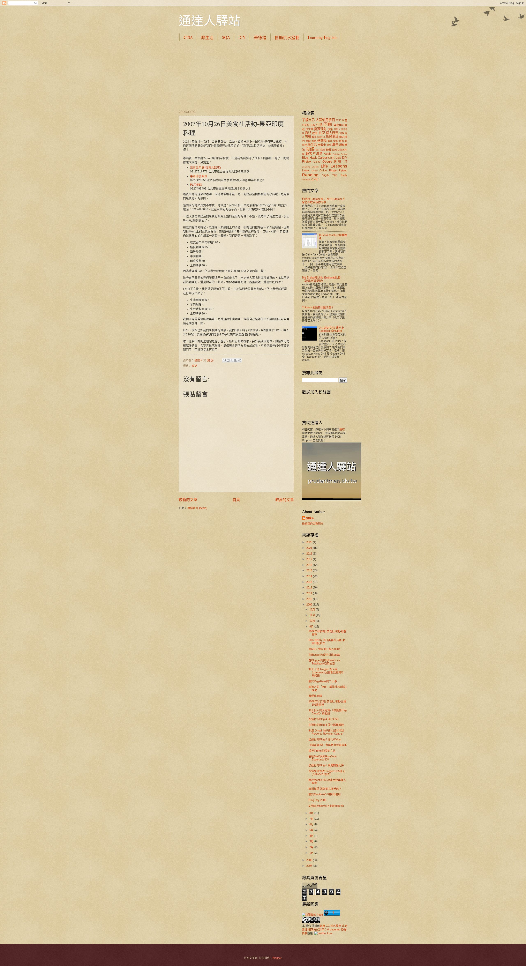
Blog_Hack (309, 157)
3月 (311, 841)
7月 (311, 818)
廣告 (335, 144)
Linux (305, 170)
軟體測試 (332, 137)
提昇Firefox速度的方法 (322, 750)
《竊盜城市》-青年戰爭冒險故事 (328, 744)
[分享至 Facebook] (236, 360)
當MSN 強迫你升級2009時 (324, 649)
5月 (311, 830)
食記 (194, 365)
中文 (338, 120)
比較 (313, 125)
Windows (306, 179)
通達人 (310, 518)
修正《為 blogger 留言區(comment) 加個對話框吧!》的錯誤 (327, 672)
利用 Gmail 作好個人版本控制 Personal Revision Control (326, 732)
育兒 (308, 133)
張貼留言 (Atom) (197, 508)
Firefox (306, 161)
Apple (327, 153)
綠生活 (207, 37)
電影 (335, 141)
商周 (308, 137)
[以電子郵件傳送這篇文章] (224, 360)
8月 (311, 813)
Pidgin (333, 170)
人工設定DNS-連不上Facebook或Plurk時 (331, 329)
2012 (309, 587)
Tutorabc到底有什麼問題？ (318, 307)
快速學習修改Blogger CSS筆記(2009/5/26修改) (327, 773)
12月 (312, 609)
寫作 (329, 145)
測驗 (314, 141)
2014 (309, 576)
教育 (314, 137)
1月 (311, 852)
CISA (188, 37)
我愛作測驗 (315, 695)
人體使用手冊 (325, 120)
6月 (311, 824)
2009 (309, 604)
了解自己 (308, 120)
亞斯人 (337, 129)
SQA (226, 37)
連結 (342, 429)
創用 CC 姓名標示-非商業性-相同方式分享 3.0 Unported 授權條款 (324, 929)
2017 (309, 559)
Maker (314, 171)
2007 (309, 865)
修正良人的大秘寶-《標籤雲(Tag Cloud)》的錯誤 (328, 712)
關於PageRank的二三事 (323, 681)
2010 (309, 599)
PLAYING (196, 184)
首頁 (236, 500)
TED (334, 175)
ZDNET (315, 179)
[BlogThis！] (228, 360)
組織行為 (321, 137)
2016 (309, 564)
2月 (311, 847)
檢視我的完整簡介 (312, 523)
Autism (344, 154)
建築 (315, 133)
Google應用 (332, 161)
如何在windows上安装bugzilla (326, 805)
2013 (309, 582)
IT (346, 161)
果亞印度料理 (198, 176)
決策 (330, 129)
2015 (309, 570)
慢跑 (341, 141)
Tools (343, 175)
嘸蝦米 (322, 144)
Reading (310, 174)
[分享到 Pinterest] (240, 360)
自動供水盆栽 (287, 37)
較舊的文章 (284, 500)
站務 (342, 133)
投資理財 (320, 129)
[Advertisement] (263, 75)
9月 (311, 626)
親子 (318, 150)
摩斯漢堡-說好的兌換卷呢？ (325, 788)
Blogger (276, 957)
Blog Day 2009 (317, 800)
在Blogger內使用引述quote (324, 654)
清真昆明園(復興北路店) (205, 167)
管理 (304, 145)
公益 (344, 120)
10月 (312, 620)
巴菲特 (306, 125)
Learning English (322, 37)
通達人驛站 (209, 20)
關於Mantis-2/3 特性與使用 (325, 794)
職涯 (322, 150)
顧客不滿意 (314, 153)
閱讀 (310, 149)
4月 (311, 835)
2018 (309, 553)
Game (317, 162)
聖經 (330, 141)
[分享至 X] (232, 360)
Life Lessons (334, 166)
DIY (242, 37)
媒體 (308, 141)
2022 (309, 542)
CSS (338, 157)
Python (343, 170)
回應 (327, 124)
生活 (319, 125)
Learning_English (310, 167)
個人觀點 (332, 133)
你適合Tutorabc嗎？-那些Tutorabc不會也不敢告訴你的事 (323, 200)
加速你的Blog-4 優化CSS (324, 719)
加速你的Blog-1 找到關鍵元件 (326, 765)
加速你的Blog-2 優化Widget (325, 739)
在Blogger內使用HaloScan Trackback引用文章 (324, 662)
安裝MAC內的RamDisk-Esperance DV (323, 758)
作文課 (309, 129)
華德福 (260, 37)
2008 (309, 860)
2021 (309, 547)
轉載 (328, 149)
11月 (312, 615)
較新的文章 (188, 500)
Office (323, 170)
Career (322, 157)
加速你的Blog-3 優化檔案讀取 (326, 724)
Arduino (336, 154)
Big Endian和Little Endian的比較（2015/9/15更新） (321, 279)
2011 (309, 593)
